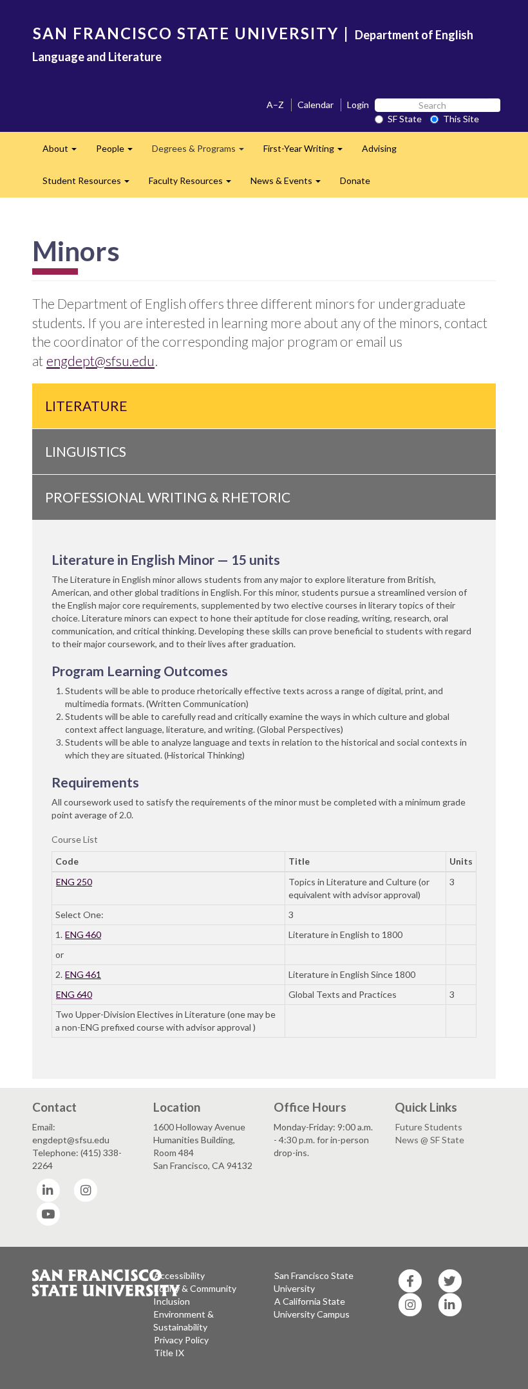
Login (358, 104)
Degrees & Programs (203, 152)
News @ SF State (429, 1139)
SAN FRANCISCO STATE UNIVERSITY (186, 33)
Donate (355, 180)
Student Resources (90, 184)
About (64, 152)
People (119, 152)
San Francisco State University (314, 1282)
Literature (86, 406)
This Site (461, 118)
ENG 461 (83, 974)
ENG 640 (74, 994)
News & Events (290, 184)
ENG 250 (74, 881)
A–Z (275, 104)
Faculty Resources (195, 184)
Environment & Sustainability (183, 1320)
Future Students (428, 1126)
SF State (405, 118)
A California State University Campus (312, 1308)
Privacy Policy (181, 1339)
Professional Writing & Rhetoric (167, 497)
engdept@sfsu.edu (100, 361)
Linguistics (85, 451)
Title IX (169, 1352)
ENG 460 (83, 934)
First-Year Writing (307, 152)
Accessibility (179, 1275)
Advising (379, 148)
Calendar (315, 104)
